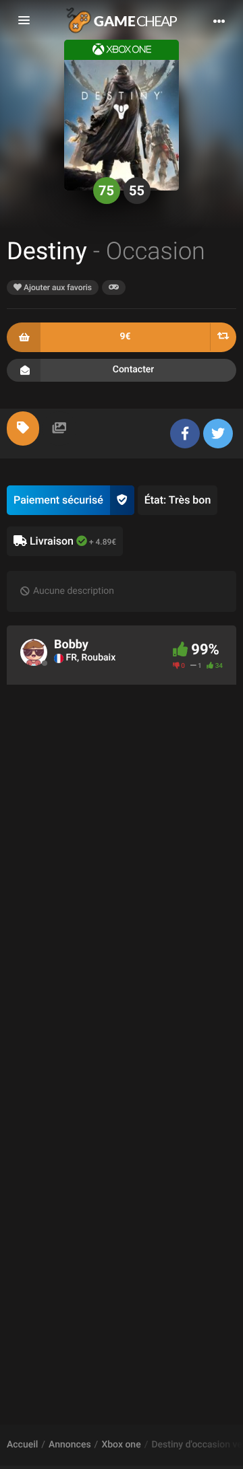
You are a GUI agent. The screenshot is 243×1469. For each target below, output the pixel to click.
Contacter (134, 369)
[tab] (23, 428)
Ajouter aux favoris (57, 287)
